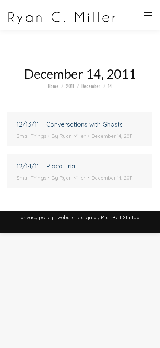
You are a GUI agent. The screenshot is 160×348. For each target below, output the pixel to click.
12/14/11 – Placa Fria (46, 166)
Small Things (31, 136)
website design (74, 217)
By (69, 136)
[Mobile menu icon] (148, 15)
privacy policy (36, 217)
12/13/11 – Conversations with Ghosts (70, 124)
